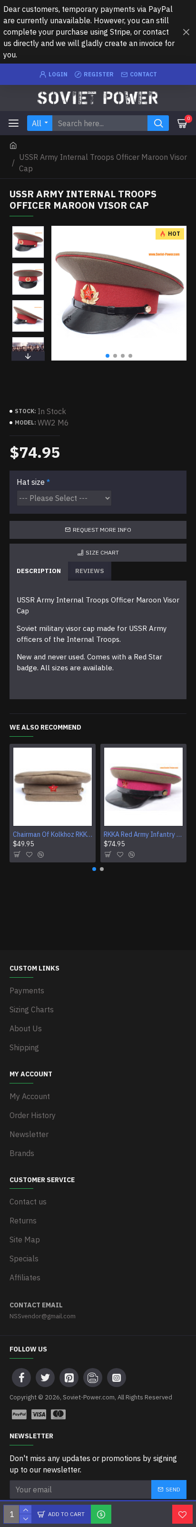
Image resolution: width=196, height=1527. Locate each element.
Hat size (31, 482)
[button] (107, 356)
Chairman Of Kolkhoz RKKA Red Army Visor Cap (52, 834)
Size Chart (102, 552)
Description (39, 571)
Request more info (102, 529)
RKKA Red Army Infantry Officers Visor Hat (143, 834)
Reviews (89, 571)
